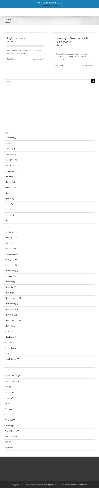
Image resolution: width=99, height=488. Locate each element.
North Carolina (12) (13, 320)
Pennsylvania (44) (12, 348)
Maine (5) (9, 243)
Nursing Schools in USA (49, 2)
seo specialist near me (79, 485)
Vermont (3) (10, 409)
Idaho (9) (9, 204)
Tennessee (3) (11, 392)
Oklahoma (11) (10, 337)
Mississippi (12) (11, 271)
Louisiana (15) (10, 237)
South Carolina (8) (12, 376)
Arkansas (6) (10, 154)
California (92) (11, 160)
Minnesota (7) (11, 265)
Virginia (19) (10, 420)
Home (6, 23)
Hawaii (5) (9, 198)
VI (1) (7, 414)
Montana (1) (10, 282)
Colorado (10, 42)
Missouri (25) (10, 276)
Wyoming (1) (10, 448)
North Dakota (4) (12, 326)
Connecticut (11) (11, 171)
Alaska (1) (9, 143)
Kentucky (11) (10, 232)
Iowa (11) (8, 221)
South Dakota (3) (12, 381)
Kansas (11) (9, 226)
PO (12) (8, 353)
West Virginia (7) (12, 431)
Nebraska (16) (10, 287)
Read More (11, 59)
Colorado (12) (10, 165)
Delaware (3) (10, 176)
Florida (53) (10, 182)
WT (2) (8, 442)
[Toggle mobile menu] (93, 12)
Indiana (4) (9, 215)
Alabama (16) (10, 138)
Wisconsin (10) (11, 437)
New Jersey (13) (11, 304)
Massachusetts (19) (13, 254)
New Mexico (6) (11, 309)
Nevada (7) (9, 293)
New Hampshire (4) (13, 298)
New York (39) (11, 315)
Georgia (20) (10, 187)
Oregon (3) (9, 342)
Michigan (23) (11, 259)
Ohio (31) (9, 331)
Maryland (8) (10, 248)
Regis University (16, 38)
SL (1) (7, 370)
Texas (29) (9, 398)
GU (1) (7, 193)
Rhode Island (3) (12, 359)
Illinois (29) (10, 210)
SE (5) (7, 365)
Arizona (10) (10, 149)
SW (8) (8, 387)
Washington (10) (12, 425)
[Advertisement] (25, 107)
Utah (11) (8, 403)
